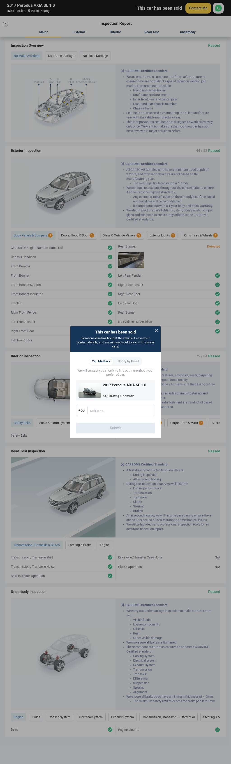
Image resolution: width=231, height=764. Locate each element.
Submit (115, 428)
